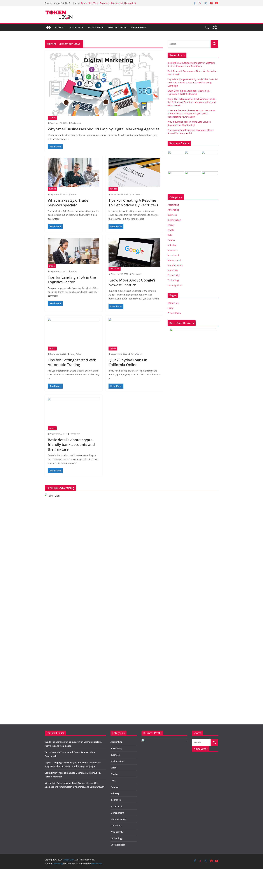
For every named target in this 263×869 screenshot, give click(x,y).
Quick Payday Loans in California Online (128, 362)
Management (138, 27)
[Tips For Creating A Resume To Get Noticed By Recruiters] (134, 172)
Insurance (173, 250)
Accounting (173, 204)
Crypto (171, 229)
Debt (170, 235)
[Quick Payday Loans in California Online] (134, 332)
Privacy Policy (174, 312)
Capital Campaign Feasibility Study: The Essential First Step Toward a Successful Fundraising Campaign (193, 82)
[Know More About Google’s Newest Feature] (134, 252)
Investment (173, 255)
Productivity (95, 27)
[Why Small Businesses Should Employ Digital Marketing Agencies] (104, 84)
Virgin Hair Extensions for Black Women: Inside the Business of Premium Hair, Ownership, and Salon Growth (192, 102)
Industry (172, 245)
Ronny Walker (76, 354)
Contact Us (173, 302)
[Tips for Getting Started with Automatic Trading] (73, 332)
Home (171, 307)
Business (59, 27)
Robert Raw (75, 433)
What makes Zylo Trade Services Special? (68, 202)
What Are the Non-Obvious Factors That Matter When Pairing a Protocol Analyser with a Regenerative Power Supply (192, 113)
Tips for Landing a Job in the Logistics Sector (72, 279)
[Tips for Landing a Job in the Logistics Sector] (73, 251)
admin (73, 194)
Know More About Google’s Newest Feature (132, 282)
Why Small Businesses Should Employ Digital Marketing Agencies (104, 128)
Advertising (76, 27)
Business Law (174, 219)
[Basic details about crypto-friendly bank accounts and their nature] (73, 412)
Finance (52, 348)
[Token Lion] (48, 27)
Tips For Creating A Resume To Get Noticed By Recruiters (133, 202)
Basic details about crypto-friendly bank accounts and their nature (71, 444)
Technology (173, 280)
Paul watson (76, 123)
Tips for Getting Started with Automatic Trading (72, 362)
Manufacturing (117, 27)
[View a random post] (214, 27)
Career (51, 266)
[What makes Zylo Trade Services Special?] (73, 172)
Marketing (173, 270)
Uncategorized (175, 285)
